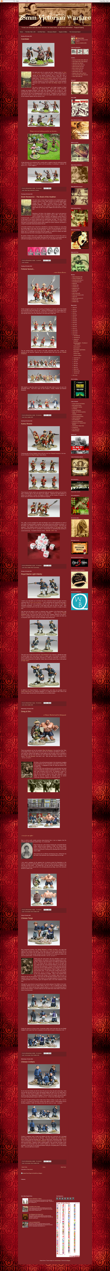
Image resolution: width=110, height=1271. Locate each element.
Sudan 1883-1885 (76, 76)
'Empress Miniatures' (41, 1140)
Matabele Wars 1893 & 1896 (78, 73)
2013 (74, 332)
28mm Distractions (76, 276)
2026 (74, 307)
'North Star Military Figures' (55, 82)
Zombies (74, 299)
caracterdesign (57, 1260)
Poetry (73, 291)
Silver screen (75, 293)
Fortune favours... (28, 269)
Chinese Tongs (27, 918)
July (75, 361)
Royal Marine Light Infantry (31, 574)
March (75, 369)
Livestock (74, 286)
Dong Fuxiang (35, 455)
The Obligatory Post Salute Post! (36, 1214)
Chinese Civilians (28, 1062)
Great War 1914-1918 (77, 280)
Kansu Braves (26, 424)
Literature (37, 190)
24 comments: (39, 909)
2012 (74, 334)
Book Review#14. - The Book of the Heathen (38, 197)
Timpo (73, 296)
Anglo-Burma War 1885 (77, 65)
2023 (74, 313)
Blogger (68, 1260)
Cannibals (25, 39)
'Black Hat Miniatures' (48, 750)
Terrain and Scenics (76, 295)
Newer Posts (24, 1167)
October (75, 339)
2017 (74, 324)
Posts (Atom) (30, 1169)
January (75, 373)
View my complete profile (81, 43)
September (76, 357)
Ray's (65, 604)
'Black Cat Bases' (53, 949)
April (75, 367)
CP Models (74, 408)
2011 (74, 375)
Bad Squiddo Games (76, 405)
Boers (30, 1142)
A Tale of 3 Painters (76, 278)
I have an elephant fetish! (34, 1222)
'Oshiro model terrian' (26, 691)
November (76, 337)
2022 (74, 315)
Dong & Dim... (26, 711)
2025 (74, 309)
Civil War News (41, 31)
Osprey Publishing (76, 418)
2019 (74, 320)
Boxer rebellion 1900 (29, 417)
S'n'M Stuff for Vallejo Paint (78, 425)
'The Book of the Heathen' (46, 78)
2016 (74, 326)
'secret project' (28, 911)
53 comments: (39, 1161)
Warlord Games (75, 430)
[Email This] (44, 188)
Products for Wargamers (77, 421)
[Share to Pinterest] (50, 188)
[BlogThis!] (46, 188)
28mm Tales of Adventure (30, 190)
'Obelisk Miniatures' (42, 949)
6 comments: (38, 260)
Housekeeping (36, 567)
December (76, 335)
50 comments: (39, 188)
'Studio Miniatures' (45, 654)
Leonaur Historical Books (77, 416)
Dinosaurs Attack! (52, 31)
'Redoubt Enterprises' (56, 453)
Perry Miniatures (75, 419)
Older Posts (63, 1167)
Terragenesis (75, 427)
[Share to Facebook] (49, 188)
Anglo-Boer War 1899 (77, 63)
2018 (74, 322)
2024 (74, 311)
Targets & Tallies (63, 31)
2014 (74, 330)
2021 (74, 317)
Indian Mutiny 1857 (76, 71)
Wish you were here (76, 298)
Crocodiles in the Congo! (34, 1206)
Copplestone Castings (77, 407)
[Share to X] (47, 188)
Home (21, 31)
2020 (74, 318)
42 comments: (39, 565)
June (75, 363)
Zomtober (74, 301)
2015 (74, 328)
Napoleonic (74, 288)
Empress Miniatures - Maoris (35, 1198)
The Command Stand (74, 31)
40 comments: (39, 1053)
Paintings (74, 290)
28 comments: (39, 702)
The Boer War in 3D (30, 31)
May (75, 365)
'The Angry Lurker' (59, 527)
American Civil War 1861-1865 (79, 60)
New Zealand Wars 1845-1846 (79, 74)
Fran (60, 604)
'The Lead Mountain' (30, 756)
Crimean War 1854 (76, 69)
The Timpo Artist (75, 429)
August (75, 359)
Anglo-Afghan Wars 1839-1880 (79, 61)
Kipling (73, 283)
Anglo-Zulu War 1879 (77, 66)
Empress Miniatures (76, 410)
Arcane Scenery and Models (78, 403)
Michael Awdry (80, 38)
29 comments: (39, 415)
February (76, 371)
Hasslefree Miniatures (77, 414)
